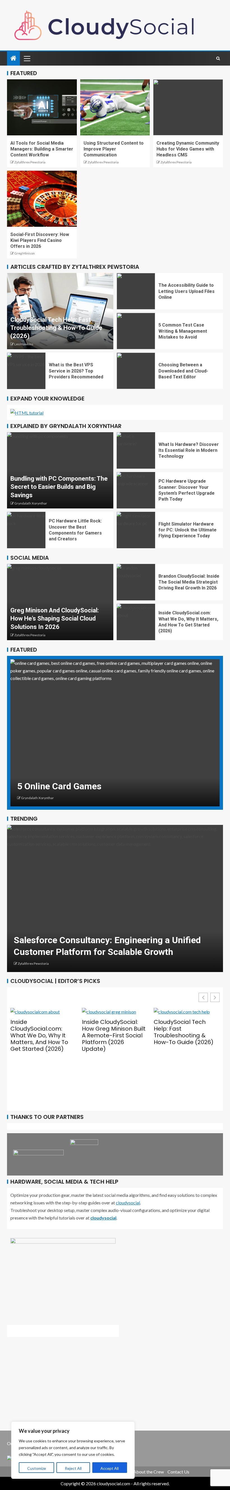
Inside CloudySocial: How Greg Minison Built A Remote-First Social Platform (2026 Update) (42, 1035)
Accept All (109, 1468)
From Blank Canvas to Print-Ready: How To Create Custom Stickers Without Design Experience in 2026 (115, 940)
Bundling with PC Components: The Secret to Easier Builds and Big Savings (59, 487)
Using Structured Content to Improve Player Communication (114, 149)
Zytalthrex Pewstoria (29, 162)
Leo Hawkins (23, 344)
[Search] (218, 58)
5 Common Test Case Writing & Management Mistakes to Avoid (182, 331)
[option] (115, 732)
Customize (36, 1468)
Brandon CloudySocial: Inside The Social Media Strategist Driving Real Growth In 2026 (188, 582)
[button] (215, 997)
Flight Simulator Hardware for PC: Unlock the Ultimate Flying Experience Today (187, 530)
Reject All (73, 1468)
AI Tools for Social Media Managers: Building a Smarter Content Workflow (41, 149)
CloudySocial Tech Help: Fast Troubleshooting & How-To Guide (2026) (56, 328)
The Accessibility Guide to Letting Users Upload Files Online (186, 291)
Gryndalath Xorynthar (30, 503)
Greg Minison (24, 253)
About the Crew (148, 1471)
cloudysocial (128, 1202)
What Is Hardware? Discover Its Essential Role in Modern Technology (188, 450)
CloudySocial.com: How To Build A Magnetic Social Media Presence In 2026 (186, 1061)
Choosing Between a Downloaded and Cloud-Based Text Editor (183, 371)
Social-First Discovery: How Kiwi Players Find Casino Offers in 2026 (39, 240)
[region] (73, 1450)
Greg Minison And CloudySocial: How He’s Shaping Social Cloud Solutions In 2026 (54, 618)
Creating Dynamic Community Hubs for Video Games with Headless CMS (188, 149)
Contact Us (178, 1471)
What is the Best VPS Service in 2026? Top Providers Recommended (76, 371)
